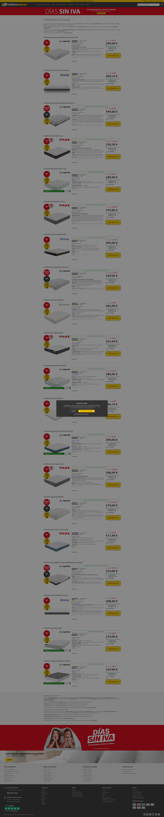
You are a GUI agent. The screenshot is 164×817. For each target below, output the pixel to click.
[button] (82, 414)
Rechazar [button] (73, 411)
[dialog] (82, 408)
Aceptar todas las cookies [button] (86, 411)
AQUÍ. (92, 407)
